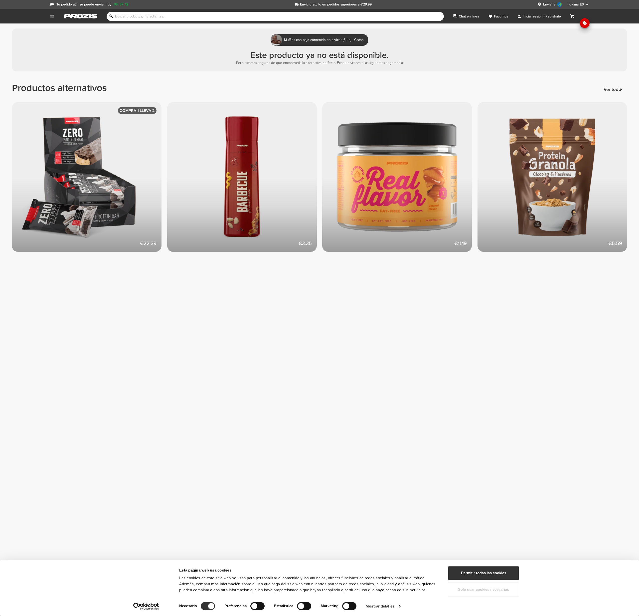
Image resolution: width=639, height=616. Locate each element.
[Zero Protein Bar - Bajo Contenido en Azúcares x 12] (89, 180)
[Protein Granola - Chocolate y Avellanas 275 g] (555, 180)
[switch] (257, 606)
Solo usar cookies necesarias (483, 589)
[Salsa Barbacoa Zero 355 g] (244, 180)
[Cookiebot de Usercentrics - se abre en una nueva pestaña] (146, 606)
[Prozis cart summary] (572, 16)
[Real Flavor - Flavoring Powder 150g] (400, 180)
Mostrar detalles (380, 606)
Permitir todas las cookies (483, 573)
